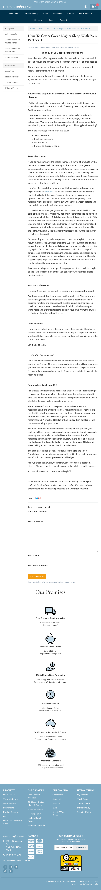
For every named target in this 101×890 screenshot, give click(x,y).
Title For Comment (37, 511)
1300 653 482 (13, 855)
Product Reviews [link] (11, 812)
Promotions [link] (8, 807)
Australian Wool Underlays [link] (13, 50)
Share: (32, 498)
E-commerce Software (81, 884)
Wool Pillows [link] (11, 57)
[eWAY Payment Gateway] (71, 862)
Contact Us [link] (57, 794)
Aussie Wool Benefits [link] (58, 814)
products (49, 192)
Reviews (71, 13)
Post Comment (37, 576)
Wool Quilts (14, 13)
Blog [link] (54, 807)
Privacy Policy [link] (11, 88)
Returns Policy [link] (12, 76)
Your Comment (35, 521)
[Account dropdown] (85, 6)
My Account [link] (82, 794)
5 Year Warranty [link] (35, 809)
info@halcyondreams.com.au (15, 860)
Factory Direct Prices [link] (34, 820)
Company (38, 20)
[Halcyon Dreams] (17, 6)
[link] (5, 867)
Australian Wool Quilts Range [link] (13, 41)
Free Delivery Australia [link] (34, 796)
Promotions (58, 13)
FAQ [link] (5, 816)
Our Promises (85, 13)
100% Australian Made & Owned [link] (36, 804)
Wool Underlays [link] (10, 799)
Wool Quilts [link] (9, 794)
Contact (52, 20)
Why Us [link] (56, 803)
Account (63, 20)
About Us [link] (9, 71)
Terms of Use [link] (11, 82)
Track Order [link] (82, 799)
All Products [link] (11, 34)
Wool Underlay (31, 13)
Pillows (46, 13)
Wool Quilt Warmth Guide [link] (12, 822)
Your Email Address (38, 565)
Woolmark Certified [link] (37, 825)
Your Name (33, 555)
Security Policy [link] (84, 812)
